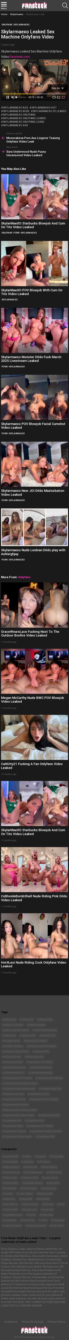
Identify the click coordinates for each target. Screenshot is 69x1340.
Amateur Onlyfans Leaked (42, 1046)
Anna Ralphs (11, 1161)
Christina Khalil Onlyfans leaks (20, 1088)
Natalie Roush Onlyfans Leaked (20, 1110)
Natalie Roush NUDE (15, 1099)
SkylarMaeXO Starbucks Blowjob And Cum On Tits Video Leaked (33, 225)
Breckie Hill (31, 1167)
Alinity (27, 1156)
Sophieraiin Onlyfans (15, 1131)
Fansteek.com (20, 57)
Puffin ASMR (11, 1209)
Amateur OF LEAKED (36, 1040)
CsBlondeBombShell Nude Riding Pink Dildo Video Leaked (34, 898)
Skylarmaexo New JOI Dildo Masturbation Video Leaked (32, 492)
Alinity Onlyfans (37, 1025)
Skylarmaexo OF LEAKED (49, 111)
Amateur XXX (42, 1051)
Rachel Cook (30, 1209)
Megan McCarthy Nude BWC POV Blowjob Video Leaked (32, 700)
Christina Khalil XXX (51, 1088)
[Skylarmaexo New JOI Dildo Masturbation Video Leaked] (34, 464)
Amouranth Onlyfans (15, 1067)
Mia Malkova (11, 1204)
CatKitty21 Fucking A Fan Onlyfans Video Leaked (32, 766)
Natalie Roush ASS (14, 1094)
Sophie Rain (28, 1220)
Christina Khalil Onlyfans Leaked (21, 1083)
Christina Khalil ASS (42, 1067)
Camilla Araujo (12, 1172)
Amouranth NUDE (13, 1062)
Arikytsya (28, 1161)
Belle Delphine (12, 1167)
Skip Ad (56, 88)
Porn (16, 233)
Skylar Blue (47, 1215)
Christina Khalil (30, 1177)
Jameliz (9, 1193)
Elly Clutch (54, 1183)
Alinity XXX (10, 1035)
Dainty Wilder (11, 1183)
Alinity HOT (27, 1019)
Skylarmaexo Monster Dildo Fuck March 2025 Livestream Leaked (31, 359)
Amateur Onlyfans (14, 1046)
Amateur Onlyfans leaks (17, 1051)
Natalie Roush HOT (39, 1094)
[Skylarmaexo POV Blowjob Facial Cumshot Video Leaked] (34, 397)
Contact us (11, 1321)
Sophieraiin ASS (13, 1120)
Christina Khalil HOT (14, 1072)
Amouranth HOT (35, 1056)
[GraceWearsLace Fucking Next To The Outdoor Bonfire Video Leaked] (34, 604)
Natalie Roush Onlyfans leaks (19, 1115)
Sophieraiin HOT (35, 1120)
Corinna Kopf (51, 1177)
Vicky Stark (57, 1225)
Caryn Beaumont (34, 1172)
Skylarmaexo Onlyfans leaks (23, 121)
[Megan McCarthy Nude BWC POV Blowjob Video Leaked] (34, 671)
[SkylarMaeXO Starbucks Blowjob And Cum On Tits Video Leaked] (34, 196)
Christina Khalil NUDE (41, 1072)
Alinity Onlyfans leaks (46, 1030)
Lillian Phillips (26, 1193)
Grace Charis (49, 1188)
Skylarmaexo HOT (44, 107)
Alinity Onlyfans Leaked (16, 1030)
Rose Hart (48, 1209)
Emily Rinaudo (29, 1188)
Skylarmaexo (29, 233)
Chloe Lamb (11, 1177)
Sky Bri (32, 1215)
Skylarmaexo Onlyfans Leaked (24, 118)
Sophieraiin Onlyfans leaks (18, 1136)
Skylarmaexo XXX (15, 125)
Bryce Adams (50, 1167)
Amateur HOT (48, 1035)
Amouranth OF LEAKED (40, 1062)
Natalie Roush (31, 1204)
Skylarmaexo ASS (15, 107)
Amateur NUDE (12, 1040)
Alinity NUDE (45, 1019)
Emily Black (10, 1188)
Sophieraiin (10, 1220)
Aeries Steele (11, 1156)
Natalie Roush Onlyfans (16, 1104)
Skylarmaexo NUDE (16, 111)
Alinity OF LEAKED (14, 1025)
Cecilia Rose (54, 1172)
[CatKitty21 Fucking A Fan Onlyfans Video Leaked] (34, 737)
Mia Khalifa (44, 1199)
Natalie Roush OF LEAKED (45, 1099)
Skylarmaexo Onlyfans (19, 114)
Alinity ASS (10, 1019)
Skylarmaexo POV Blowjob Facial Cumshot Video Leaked (33, 426)
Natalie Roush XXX (50, 1115)
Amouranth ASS (13, 1056)
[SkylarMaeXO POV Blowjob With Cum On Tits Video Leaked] (34, 263)
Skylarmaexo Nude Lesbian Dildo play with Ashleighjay (33, 552)
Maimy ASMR (45, 1193)
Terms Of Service (33, 1321)
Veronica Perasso (37, 1225)
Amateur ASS (29, 1035)
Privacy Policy (56, 1321)
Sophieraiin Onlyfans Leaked (46, 1131)
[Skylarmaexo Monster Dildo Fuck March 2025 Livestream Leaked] (34, 330)
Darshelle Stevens (33, 1183)
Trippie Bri (58, 1220)
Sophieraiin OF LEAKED (41, 1126)
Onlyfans (7, 233)
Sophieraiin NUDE (14, 1126)
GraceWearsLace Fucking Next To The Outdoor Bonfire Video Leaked (30, 633)
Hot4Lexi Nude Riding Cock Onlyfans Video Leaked (33, 964)
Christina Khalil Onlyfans (50, 1078)
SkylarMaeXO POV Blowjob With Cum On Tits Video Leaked (31, 292)
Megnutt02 (26, 1199)
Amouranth (57, 1156)
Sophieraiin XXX (46, 1136)
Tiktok (44, 1220)
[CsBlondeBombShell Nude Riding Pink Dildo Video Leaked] (34, 869)
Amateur (41, 1156)
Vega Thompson (13, 1225)
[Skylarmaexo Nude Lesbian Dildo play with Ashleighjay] (34, 527)
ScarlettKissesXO (13, 1215)
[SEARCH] (65, 5)
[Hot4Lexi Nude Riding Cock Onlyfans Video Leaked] (34, 935)
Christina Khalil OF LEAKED (18, 1078)
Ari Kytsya (44, 1161)
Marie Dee (10, 1199)
